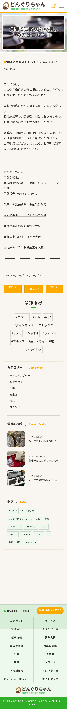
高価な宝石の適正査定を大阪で (24, 237)
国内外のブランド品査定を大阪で (25, 247)
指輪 (11, 542)
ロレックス (31, 526)
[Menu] (61, 6)
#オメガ (16, 333)
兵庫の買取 (9, 275)
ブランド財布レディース (20, 518)
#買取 (48, 317)
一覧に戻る (33, 288)
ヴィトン (25, 534)
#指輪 (40, 341)
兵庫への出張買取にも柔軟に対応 (25, 204)
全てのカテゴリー (20, 375)
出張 (18, 275)
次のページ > (54, 288)
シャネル (13, 534)
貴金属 (25, 275)
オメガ (44, 526)
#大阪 (36, 317)
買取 (47, 518)
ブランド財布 (27, 511)
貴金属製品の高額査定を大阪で (24, 226)
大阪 (38, 518)
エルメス (38, 534)
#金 (30, 341)
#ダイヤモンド (23, 325)
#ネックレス (34, 349)
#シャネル (32, 333)
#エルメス (17, 341)
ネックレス (31, 542)
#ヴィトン (49, 333)
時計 (19, 542)
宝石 (33, 275)
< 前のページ (13, 288)
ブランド (41, 275)
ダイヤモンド (15, 526)
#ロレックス (45, 325)
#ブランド (22, 317)
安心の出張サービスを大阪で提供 (25, 215)
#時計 (52, 341)
